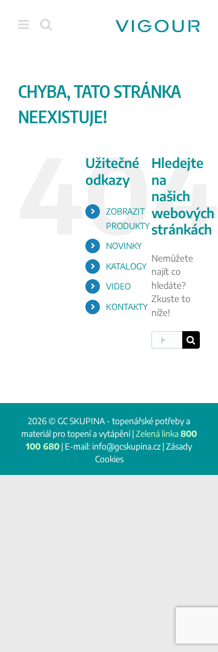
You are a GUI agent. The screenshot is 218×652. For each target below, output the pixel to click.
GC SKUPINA (81, 421)
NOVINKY (124, 245)
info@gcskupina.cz (126, 446)
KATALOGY (126, 266)
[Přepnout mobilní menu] (24, 24)
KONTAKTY (127, 307)
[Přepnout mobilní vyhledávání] (46, 24)
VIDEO (118, 286)
